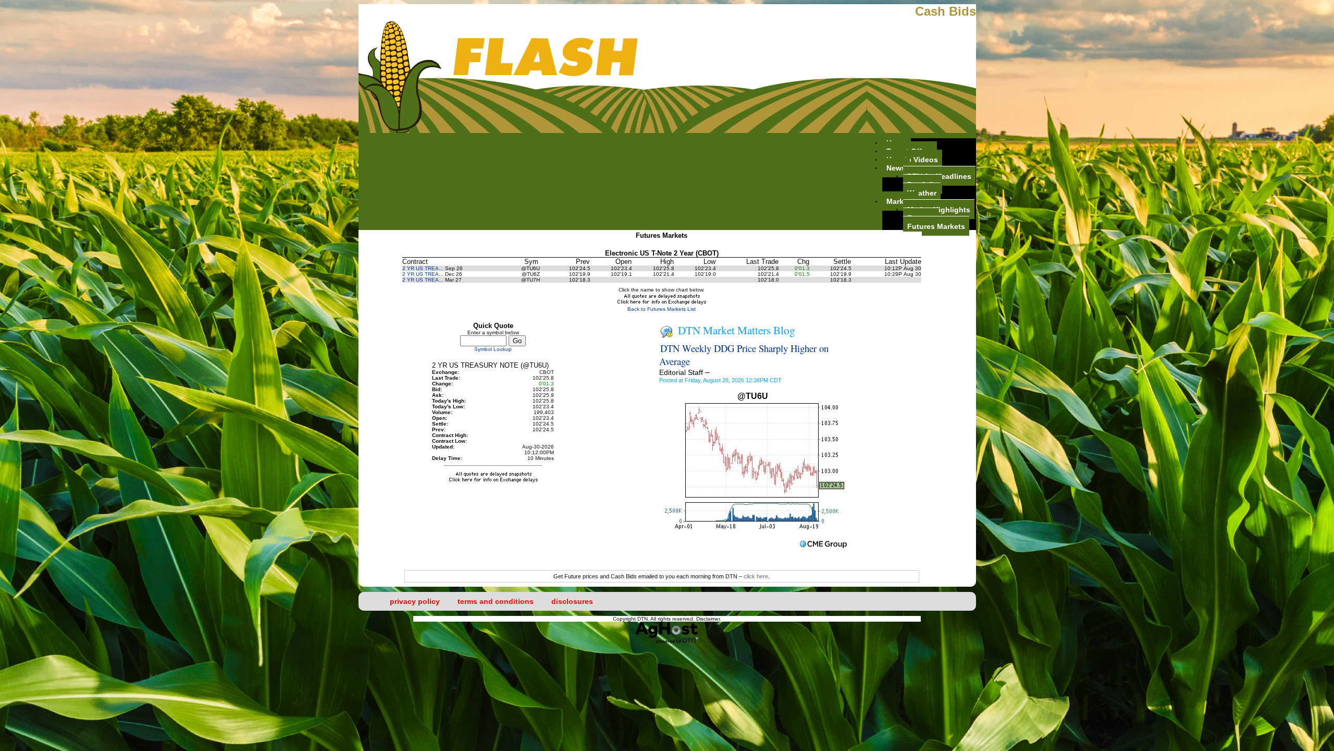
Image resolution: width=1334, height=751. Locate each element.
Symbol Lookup (493, 349)
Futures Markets (936, 226)
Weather (921, 192)
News (896, 167)
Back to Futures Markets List (661, 309)
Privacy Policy (415, 601)
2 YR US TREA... (422, 268)
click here (756, 576)
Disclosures (572, 601)
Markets (900, 201)
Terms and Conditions (496, 601)
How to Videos (912, 159)
